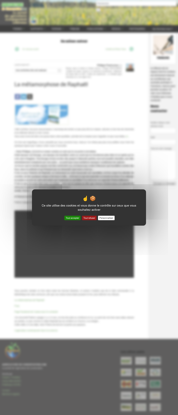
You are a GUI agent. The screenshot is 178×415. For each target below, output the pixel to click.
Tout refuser (89, 217)
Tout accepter (72, 217)
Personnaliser (106, 217)
